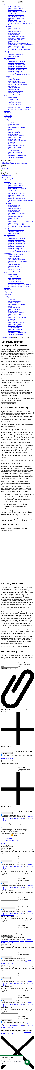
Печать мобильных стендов (17, 140)
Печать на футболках (15, 149)
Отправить (4, 882)
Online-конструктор (21, 163)
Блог (5, 114)
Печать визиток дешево (15, 8)
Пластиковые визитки (15, 10)
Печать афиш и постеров (16, 145)
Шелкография (12, 20)
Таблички (7, 96)
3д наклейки (12, 86)
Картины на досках (14, 124)
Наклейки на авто (14, 81)
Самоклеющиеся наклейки (17, 83)
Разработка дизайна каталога (17, 68)
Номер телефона (23, 859)
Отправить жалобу (6, 935)
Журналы (7, 51)
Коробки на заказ (9, 58)
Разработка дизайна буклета (17, 64)
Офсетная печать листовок (16, 38)
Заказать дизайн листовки (16, 61)
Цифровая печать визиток (16, 16)
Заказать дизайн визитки (16, 15)
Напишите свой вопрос (24, 751)
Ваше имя (21, 662)
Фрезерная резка (13, 150)
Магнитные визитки (14, 25)
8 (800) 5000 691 (6, 162)
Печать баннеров (13, 144)
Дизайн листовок (13, 41)
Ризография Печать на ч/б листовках (20, 49)
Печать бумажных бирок (16, 135)
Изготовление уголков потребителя (19, 107)
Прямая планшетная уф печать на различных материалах (18, 156)
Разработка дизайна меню (16, 66)
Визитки (7, 5)
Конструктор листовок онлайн (18, 43)
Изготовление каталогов (16, 53)
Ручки (10, 129)
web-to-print (8, 116)
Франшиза (11, 122)
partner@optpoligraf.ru (7, 163)
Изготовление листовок (15, 39)
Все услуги (8, 119)
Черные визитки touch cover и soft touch (20, 23)
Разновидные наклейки (15, 78)
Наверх (3, 843)
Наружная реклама (14, 154)
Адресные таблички (14, 104)
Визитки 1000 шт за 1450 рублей (18, 11)
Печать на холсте (13, 126)
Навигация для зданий (15, 152)
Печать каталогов (13, 56)
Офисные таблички (14, 102)
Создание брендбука (14, 73)
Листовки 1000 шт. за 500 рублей (18, 48)
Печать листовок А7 (14, 33)
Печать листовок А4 (14, 28)
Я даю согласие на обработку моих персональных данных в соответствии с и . (17, 817)
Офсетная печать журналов (17, 54)
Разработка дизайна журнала (17, 69)
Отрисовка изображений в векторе (19, 74)
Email (20, 666)
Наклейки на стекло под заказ (17, 84)
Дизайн (6, 59)
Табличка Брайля (13, 99)
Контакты (7, 117)
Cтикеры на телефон (14, 87)
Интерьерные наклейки (15, 91)
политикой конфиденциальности (12, 757)
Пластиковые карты (14, 131)
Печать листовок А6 (14, 31)
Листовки (7, 26)
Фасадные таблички (14, 101)
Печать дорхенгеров (14, 137)
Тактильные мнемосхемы (16, 106)
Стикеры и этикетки (14, 79)
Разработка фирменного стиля (17, 71)
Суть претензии (22, 934)
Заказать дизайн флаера (8, 403)
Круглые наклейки (14, 92)
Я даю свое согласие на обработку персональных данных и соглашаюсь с (17, 756)
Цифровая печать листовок (16, 36)
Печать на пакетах (14, 134)
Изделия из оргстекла (15, 142)
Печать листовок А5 (14, 30)
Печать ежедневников (15, 147)
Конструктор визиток (15, 6)
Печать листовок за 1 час (16, 46)
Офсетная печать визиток (16, 18)
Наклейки (7, 76)
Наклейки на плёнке (14, 89)
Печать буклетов (13, 35)
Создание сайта (6, 835)
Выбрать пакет (5, 978)
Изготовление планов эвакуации (18, 109)
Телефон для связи (24, 664)
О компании (8, 112)
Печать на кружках (14, 139)
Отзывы (7, 111)
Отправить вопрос (6, 753)
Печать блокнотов (14, 132)
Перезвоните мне (6, 861)
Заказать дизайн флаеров (16, 63)
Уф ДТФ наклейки (14, 94)
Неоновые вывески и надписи (18, 127)
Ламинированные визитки (16, 21)
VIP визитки (12, 13)
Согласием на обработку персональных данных (17, 817)
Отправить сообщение (7, 908)
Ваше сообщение (22, 906)
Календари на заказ (14, 121)
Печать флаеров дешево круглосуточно (20, 44)
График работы (13, 97)
